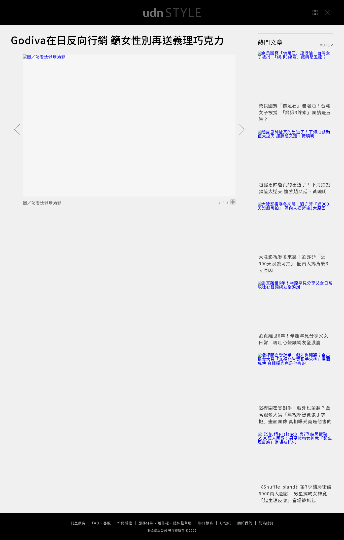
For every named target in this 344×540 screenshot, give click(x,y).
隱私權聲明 (182, 523)
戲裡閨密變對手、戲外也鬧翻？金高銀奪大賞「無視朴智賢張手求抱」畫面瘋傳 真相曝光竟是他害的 (295, 414)
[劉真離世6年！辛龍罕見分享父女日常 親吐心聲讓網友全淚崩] (295, 306)
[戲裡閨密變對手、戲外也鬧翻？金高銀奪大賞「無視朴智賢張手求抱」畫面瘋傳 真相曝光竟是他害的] (295, 378)
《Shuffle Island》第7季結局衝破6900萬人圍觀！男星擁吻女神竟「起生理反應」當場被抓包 (295, 493)
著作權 (163, 523)
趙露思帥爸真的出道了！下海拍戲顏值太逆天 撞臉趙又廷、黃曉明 (294, 187)
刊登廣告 (78, 523)
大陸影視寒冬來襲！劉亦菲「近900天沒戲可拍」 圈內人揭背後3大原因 (293, 263)
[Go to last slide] (17, 130)
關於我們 (244, 523)
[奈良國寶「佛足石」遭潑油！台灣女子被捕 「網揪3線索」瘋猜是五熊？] (295, 76)
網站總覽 (266, 523)
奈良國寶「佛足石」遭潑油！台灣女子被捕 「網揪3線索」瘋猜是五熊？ (295, 112)
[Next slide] (241, 130)
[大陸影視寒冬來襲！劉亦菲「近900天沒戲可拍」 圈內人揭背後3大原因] (295, 227)
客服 (107, 523)
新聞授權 (124, 523)
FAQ (95, 523)
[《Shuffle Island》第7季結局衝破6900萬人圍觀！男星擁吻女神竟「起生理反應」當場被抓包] (295, 457)
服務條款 (146, 523)
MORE (325, 45)
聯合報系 (205, 523)
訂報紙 (225, 523)
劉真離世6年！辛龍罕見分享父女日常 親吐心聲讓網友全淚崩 (293, 339)
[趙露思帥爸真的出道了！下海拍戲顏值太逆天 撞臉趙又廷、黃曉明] (295, 155)
